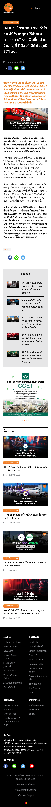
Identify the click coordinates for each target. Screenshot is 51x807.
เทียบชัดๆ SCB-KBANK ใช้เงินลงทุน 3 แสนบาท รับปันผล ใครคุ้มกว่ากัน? (25, 564)
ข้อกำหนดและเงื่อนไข (25, 784)
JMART (7, 249)
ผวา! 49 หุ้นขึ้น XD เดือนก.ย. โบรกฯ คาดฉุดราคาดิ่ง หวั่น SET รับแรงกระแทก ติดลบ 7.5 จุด (24, 612)
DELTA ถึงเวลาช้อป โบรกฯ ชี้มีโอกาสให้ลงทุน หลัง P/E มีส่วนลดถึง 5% (25, 469)
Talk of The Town (11, 22)
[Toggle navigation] (46, 8)
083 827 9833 (14, 753)
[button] (22, 420)
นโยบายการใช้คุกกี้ (25, 795)
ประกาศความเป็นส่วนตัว (25, 790)
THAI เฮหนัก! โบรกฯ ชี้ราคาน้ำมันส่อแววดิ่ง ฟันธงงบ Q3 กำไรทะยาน (25, 516)
